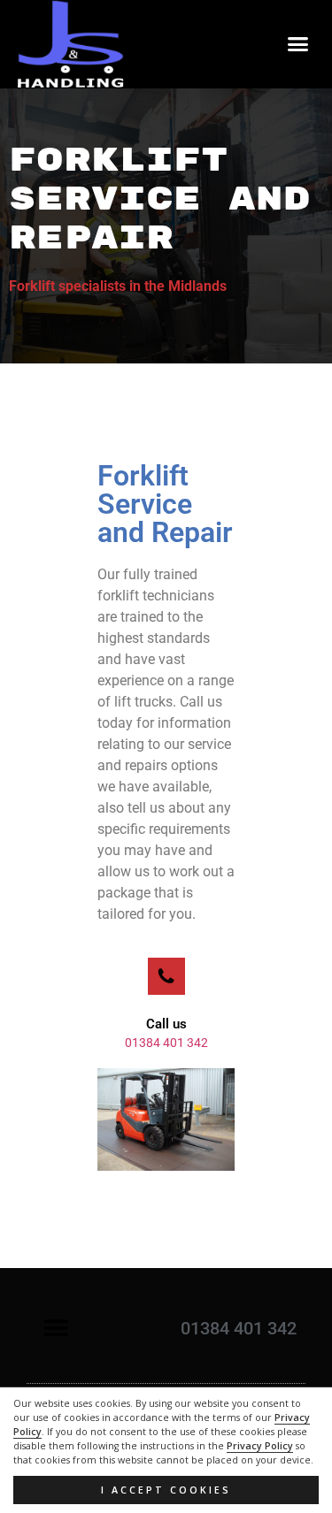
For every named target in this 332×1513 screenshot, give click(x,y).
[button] (298, 44)
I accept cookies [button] (166, 1490)
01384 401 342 (166, 1042)
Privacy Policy (260, 1446)
